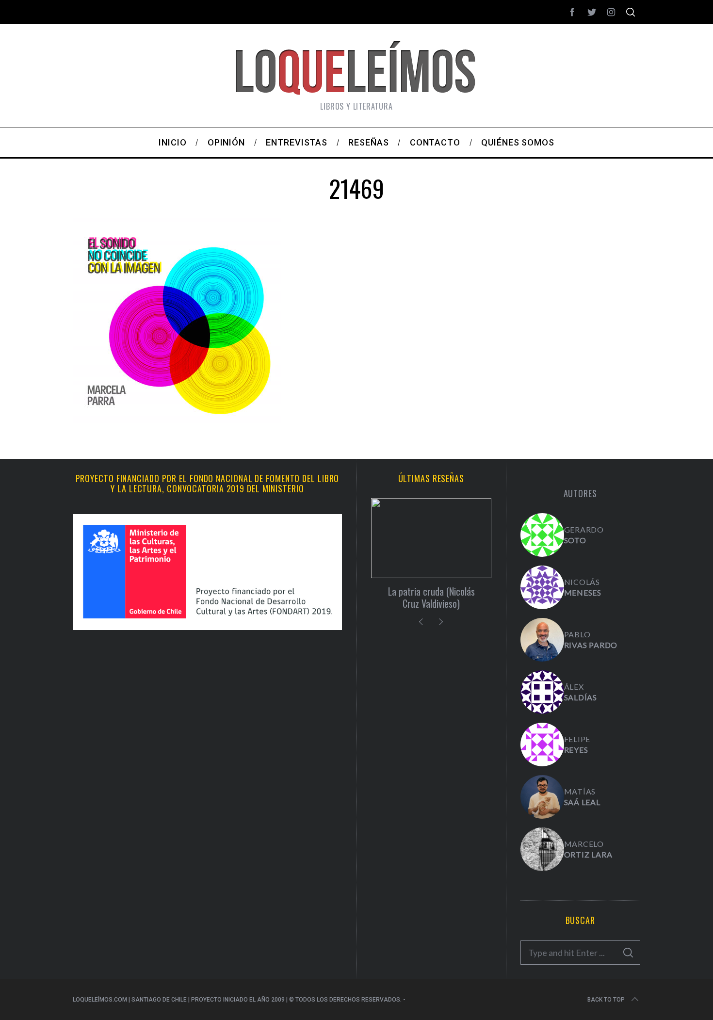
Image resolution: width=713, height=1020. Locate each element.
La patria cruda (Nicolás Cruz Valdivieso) (431, 597)
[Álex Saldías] (542, 692)
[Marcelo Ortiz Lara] (542, 849)
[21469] (177, 423)
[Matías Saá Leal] (542, 797)
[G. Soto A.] (542, 535)
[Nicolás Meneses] (542, 587)
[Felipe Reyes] (542, 744)
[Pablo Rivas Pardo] (542, 640)
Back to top (606, 999)
